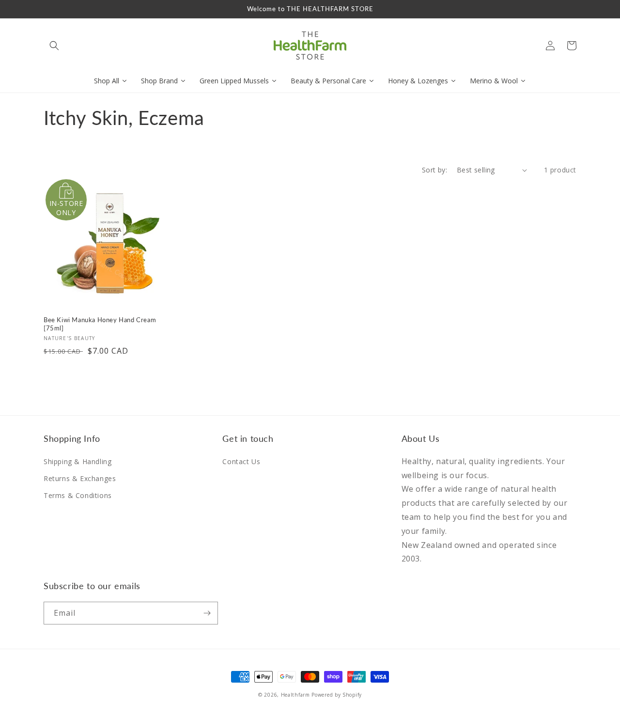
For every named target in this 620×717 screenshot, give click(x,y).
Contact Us (241, 461)
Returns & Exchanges (80, 478)
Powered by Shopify (336, 694)
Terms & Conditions (78, 495)
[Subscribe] (206, 613)
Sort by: (434, 169)
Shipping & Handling (77, 461)
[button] (54, 45)
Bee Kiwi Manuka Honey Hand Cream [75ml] (100, 324)
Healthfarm (295, 694)
